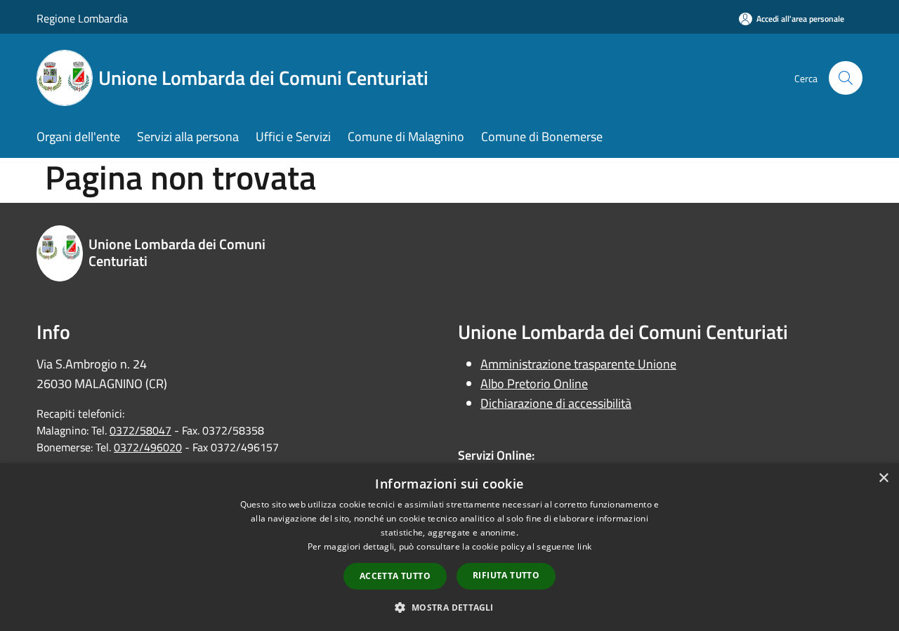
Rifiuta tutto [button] (506, 575)
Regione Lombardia (82, 18)
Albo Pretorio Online (534, 383)
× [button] (883, 478)
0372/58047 (140, 430)
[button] (449, 607)
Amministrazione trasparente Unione (578, 363)
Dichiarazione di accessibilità (555, 403)
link (584, 546)
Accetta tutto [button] (395, 576)
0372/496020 (148, 447)
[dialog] (449, 547)
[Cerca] (845, 78)
